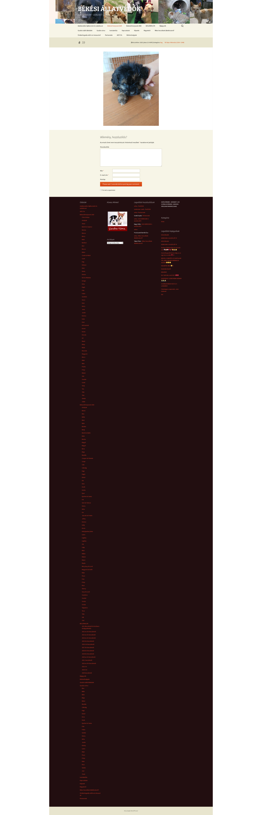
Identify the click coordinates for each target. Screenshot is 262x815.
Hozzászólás (104, 147)
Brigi (83, 452)
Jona (83, 309)
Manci (83, 560)
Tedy (83, 386)
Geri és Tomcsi (86, 503)
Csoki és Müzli (86, 255)
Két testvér (85, 325)
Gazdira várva (101, 30)
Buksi (83, 252)
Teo (83, 389)
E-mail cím (104, 175)
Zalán (83, 402)
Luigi (83, 547)
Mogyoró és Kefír (87, 569)
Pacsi (83, 576)
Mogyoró (84, 354)
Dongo (84, 281)
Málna (83, 554)
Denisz (84, 274)
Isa (83, 512)
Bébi (83, 691)
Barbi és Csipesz (87, 227)
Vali (83, 617)
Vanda (84, 398)
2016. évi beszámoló (88, 644)
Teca (83, 611)
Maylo (83, 563)
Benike (84, 426)
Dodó (83, 487)
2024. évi (84, 670)
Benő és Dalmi (86, 433)
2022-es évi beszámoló (89, 663)
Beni (83, 420)
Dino (83, 484)
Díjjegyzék (162, 26)
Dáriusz (84, 265)
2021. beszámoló (87, 660)
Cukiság (84, 468)
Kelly (83, 525)
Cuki (83, 465)
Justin (84, 313)
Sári (83, 376)
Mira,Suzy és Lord (87, 566)
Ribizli (83, 373)
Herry (83, 306)
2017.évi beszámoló (88, 647)
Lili (82, 338)
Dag (161, 42)
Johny (84, 519)
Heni (83, 303)
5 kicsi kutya (85, 217)
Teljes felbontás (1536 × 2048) (175, 42)
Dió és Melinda (86, 278)
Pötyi (83, 370)
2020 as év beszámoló (88, 657)
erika (135, 206)
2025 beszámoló (87, 673)
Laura (83, 535)
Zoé (83, 620)
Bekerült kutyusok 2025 (114, 26)
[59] (131, 88)
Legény (84, 538)
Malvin (84, 557)
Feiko (83, 293)
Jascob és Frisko (87, 515)
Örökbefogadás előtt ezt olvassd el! (89, 35)
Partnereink (108, 35)
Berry (83, 236)
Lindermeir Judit (139, 209)
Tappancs (85, 608)
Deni (83, 268)
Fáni (83, 290)
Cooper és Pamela (87, 458)
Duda (83, 720)
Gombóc (84, 297)
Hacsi (83, 300)
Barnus (84, 230)
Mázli (83, 347)
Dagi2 (83, 474)
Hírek (162, 221)
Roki (83, 761)
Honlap (102, 179)
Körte (83, 332)
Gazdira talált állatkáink (85, 30)
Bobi (83, 239)
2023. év (84, 666)
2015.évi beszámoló (88, 641)
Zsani (83, 774)
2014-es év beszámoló (89, 638)
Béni (83, 423)
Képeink (136, 30)
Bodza (84, 439)
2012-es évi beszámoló (89, 631)
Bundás (84, 455)
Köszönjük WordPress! (131, 811)
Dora (83, 717)
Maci (83, 550)
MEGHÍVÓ (164, 272)
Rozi (83, 585)
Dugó (83, 287)
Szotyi (84, 601)
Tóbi (83, 392)
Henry (83, 506)
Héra (83, 509)
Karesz (84, 316)
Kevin (83, 528)
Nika (83, 363)
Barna (83, 411)
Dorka (83, 490)
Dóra (83, 284)
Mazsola (84, 351)
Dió (162, 294)
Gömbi (84, 733)
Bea (83, 414)
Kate (83, 319)
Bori (83, 246)
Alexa (83, 224)
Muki (83, 360)
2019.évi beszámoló (88, 654)
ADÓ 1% (119, 35)
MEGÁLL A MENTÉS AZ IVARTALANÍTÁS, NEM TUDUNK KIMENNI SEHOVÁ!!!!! (171, 260)
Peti (83, 579)
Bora (83, 449)
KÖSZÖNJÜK (165, 235)
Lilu (83, 544)
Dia (83, 480)
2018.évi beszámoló (88, 651)
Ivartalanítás (113, 30)
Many (83, 344)
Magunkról (147, 30)
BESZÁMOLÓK (150, 26)
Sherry (84, 589)
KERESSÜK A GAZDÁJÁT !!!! (169, 238)
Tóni (83, 395)
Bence (84, 233)
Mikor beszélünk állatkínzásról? (164, 30)
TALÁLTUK (141, 206)
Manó (83, 341)
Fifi (83, 500)
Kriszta (84, 335)
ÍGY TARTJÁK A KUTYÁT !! (168, 275)
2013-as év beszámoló (89, 635)
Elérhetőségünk (131, 35)
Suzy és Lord (86, 592)
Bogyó (84, 442)
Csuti (83, 258)
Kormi (83, 328)
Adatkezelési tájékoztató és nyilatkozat (90, 26)
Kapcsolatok (126, 30)
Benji (83, 430)
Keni (83, 322)
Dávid (83, 477)
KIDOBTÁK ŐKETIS (167, 266)
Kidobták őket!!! (166, 269)
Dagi (83, 471)
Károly (84, 745)
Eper (83, 493)
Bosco (84, 249)
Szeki (83, 382)
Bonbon (84, 243)
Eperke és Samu (87, 496)
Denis (83, 271)
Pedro (84, 367)
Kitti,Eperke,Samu (87, 531)
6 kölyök (84, 220)
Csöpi (83, 461)
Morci (83, 357)
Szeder (84, 379)
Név (102, 171)
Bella (83, 417)
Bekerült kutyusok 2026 (133, 26)
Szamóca (85, 595)
